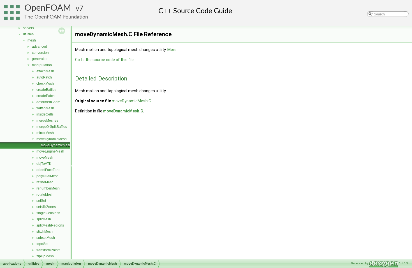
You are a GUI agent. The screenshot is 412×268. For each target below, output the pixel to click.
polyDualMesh (47, 176)
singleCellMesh (48, 213)
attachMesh (45, 71)
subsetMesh (45, 238)
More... (173, 49)
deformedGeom (48, 102)
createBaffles (46, 90)
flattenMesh (45, 108)
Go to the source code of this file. (105, 59)
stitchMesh (44, 232)
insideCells (45, 114)
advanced (39, 46)
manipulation (42, 65)
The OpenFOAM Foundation (56, 17)
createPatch (45, 96)
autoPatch (44, 77)
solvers (28, 28)
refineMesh (45, 182)
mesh (31, 40)
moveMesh (44, 158)
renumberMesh (48, 188)
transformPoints (48, 250)
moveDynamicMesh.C (58, 145)
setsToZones (46, 207)
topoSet (42, 244)
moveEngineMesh (50, 151)
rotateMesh (45, 195)
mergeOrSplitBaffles (51, 127)
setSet (41, 201)
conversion (40, 53)
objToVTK (43, 164)
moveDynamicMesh (51, 139)
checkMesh (45, 84)
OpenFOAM (47, 8)
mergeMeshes (47, 121)
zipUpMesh (45, 256)
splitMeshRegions (50, 225)
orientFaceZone (48, 170)
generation (40, 59)
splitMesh (43, 219)
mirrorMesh (45, 133)
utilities (28, 34)
